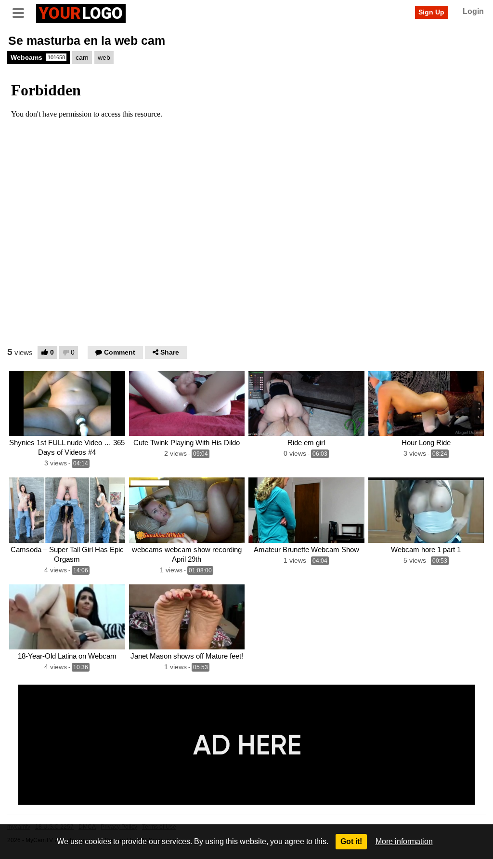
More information (404, 841)
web (104, 57)
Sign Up (431, 12)
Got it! (351, 841)
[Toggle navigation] (21, 12)
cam (82, 57)
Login (473, 11)
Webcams (38, 57)
